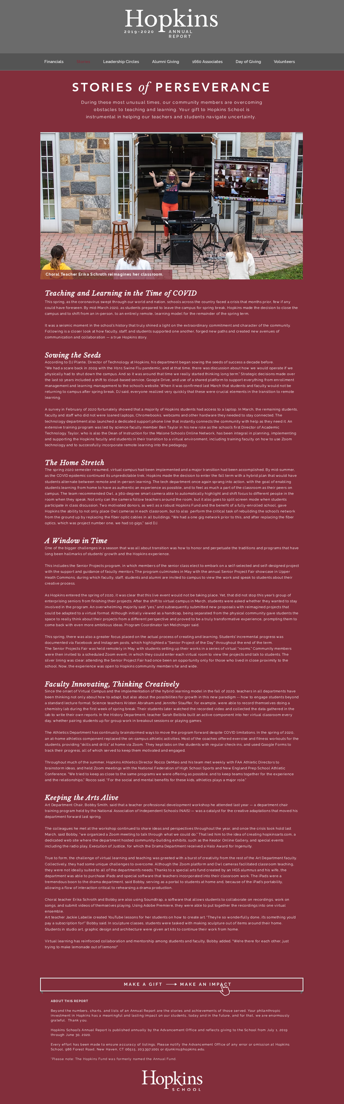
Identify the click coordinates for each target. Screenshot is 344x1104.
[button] (123, 61)
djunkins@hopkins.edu (184, 1049)
